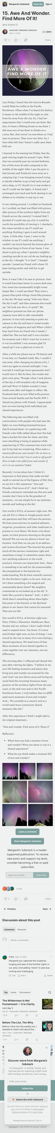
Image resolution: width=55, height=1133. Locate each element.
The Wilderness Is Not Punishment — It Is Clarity (18, 1002)
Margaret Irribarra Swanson (23, 30)
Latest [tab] (13, 992)
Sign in (49, 4)
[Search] (50, 992)
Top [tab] (5, 992)
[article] (27, 1008)
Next (45, 909)
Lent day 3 (7, 1008)
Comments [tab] (9, 929)
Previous (11, 909)
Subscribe (38, 4)
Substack (13, 1126)
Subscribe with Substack (29, 1099)
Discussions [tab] (24, 992)
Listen (48, 31)
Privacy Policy (37, 1112)
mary (11, 956)
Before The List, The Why (17, 1022)
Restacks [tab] (21, 929)
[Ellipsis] (51, 956)
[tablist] (15, 930)
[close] (46, 1047)
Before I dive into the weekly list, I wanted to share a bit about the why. (19, 1028)
